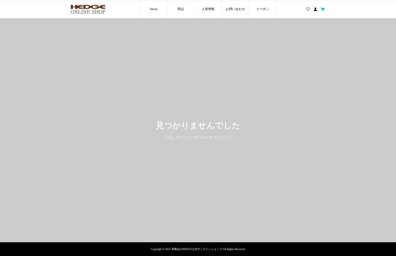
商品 (181, 9)
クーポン (262, 9)
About (153, 9)
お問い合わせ (235, 9)
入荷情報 (208, 9)
